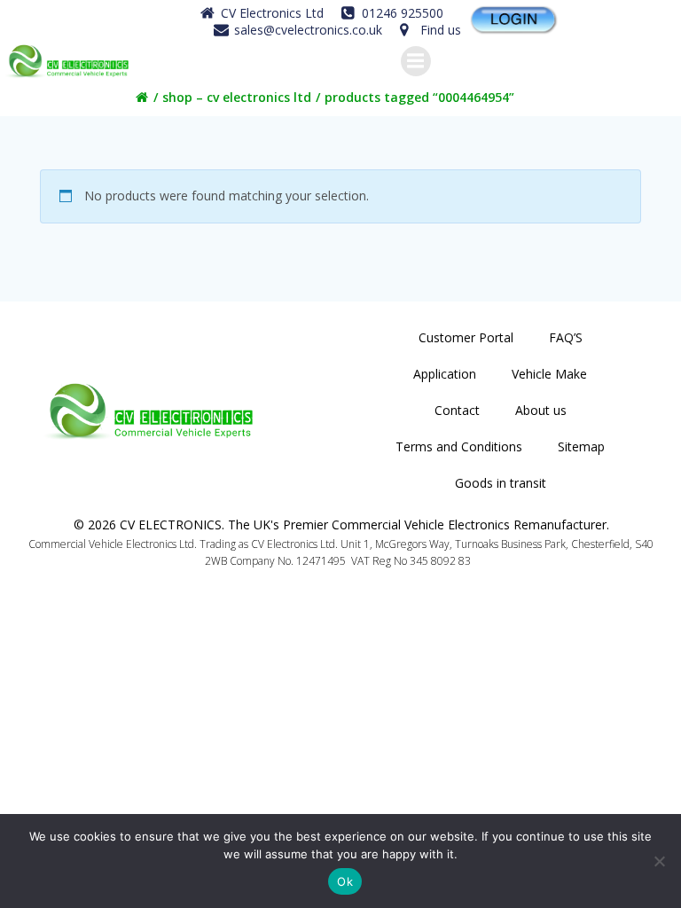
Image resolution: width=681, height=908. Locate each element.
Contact (457, 410)
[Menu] (416, 61)
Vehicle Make (549, 373)
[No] (659, 861)
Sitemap (581, 446)
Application (444, 373)
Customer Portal (466, 337)
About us (541, 410)
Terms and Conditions (458, 446)
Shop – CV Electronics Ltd (236, 97)
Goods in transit (500, 482)
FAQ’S (566, 337)
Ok (345, 881)
